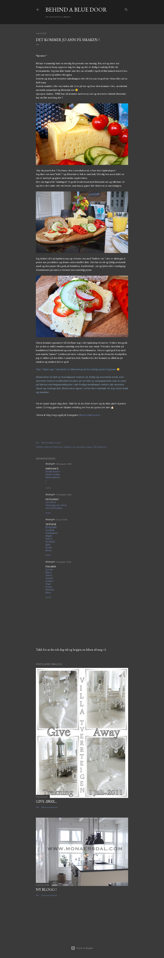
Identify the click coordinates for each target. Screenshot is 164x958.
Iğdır (48, 544)
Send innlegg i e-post (51, 442)
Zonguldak (51, 527)
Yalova (48, 538)
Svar (48, 488)
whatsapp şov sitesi (55, 505)
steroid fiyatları (53, 508)
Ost (74, 447)
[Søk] (126, 9)
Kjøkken (67, 447)
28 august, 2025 (63, 464)
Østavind (102, 447)
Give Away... (46, 801)
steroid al (50, 502)
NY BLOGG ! (46, 889)
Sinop (48, 550)
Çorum (49, 569)
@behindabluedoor (89, 415)
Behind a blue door (76, 9)
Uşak (48, 583)
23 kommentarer (49, 895)
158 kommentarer (49, 807)
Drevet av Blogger (84, 948)
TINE (95, 447)
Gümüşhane (51, 533)
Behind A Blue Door (54, 447)
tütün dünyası (52, 477)
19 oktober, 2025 (63, 494)
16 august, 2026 (63, 562)
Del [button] (37, 442)
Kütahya (49, 589)
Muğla (48, 535)
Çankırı (49, 581)
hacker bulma (52, 474)
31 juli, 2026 (61, 519)
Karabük (49, 530)
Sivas (48, 592)
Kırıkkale (50, 541)
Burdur (49, 578)
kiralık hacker (52, 471)
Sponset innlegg (84, 447)
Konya (48, 547)
